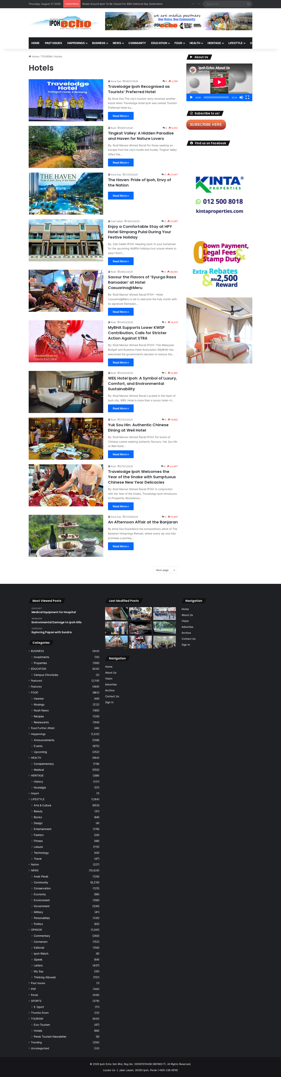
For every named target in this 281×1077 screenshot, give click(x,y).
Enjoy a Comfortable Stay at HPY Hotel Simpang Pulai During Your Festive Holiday (140, 232)
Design (38, 823)
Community (41, 882)
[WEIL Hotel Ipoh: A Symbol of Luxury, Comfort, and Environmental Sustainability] (66, 392)
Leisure (38, 846)
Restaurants (41, 722)
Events (38, 746)
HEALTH (195, 43)
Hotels (38, 1030)
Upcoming (40, 752)
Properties (40, 663)
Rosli (113, 127)
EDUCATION (159, 43)
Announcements (44, 740)
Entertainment (42, 829)
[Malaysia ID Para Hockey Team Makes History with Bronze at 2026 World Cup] (140, 642)
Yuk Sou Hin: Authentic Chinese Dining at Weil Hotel (138, 427)
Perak (34, 994)
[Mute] (241, 97)
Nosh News (41, 710)
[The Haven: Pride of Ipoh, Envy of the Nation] (66, 194)
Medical (39, 769)
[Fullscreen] (247, 97)
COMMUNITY (137, 43)
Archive (110, 690)
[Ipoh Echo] (64, 23)
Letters (38, 965)
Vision (108, 678)
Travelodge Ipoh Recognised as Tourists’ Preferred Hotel (139, 89)
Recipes (39, 716)
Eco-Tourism (42, 1024)
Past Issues (53, 43)
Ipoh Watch (41, 953)
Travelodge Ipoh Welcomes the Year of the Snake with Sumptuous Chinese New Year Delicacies (142, 477)
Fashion (39, 835)
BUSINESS (98, 43)
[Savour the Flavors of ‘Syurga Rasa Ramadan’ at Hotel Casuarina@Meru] (66, 291)
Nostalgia (40, 787)
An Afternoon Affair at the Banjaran (143, 522)
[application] (219, 82)
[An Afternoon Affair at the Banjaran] (66, 536)
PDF (33, 989)
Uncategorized (40, 1048)
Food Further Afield (42, 728)
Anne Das (116, 81)
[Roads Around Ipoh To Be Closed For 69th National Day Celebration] (164, 613)
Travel (37, 858)
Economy (40, 894)
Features (36, 686)
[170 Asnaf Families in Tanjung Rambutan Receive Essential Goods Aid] (116, 628)
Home (35, 43)
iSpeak (38, 959)
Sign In (109, 702)
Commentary (42, 935)
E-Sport (39, 1007)
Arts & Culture (42, 805)
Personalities (42, 918)
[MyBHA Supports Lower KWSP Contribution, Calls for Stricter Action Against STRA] (66, 341)
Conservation (42, 888)
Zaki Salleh (117, 221)
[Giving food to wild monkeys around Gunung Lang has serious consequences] (164, 628)
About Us (110, 672)
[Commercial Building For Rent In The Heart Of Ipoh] (116, 642)
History (38, 781)
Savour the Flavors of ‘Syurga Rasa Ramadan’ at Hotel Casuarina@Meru (142, 282)
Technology (41, 852)
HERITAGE (214, 43)
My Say (38, 971)
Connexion (40, 941)
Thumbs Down (40, 1012)
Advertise (111, 684)
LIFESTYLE (235, 43)
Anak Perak (41, 876)
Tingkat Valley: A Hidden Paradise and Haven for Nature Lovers (141, 135)
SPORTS (36, 1000)
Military (38, 912)
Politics (38, 923)
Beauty (38, 811)
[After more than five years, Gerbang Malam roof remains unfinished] (140, 628)
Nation (35, 864)
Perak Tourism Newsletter (50, 1036)
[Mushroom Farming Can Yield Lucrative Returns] (164, 642)
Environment (42, 900)
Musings (39, 704)
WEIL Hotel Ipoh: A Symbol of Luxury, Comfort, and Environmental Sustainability (142, 384)
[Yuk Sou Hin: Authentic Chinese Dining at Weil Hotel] (66, 439)
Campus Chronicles (46, 674)
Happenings (38, 734)
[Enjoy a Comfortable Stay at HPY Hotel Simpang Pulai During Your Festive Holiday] (66, 240)
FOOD (178, 43)
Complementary (44, 763)
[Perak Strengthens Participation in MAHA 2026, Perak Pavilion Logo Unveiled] (140, 613)
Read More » (121, 115)
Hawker (39, 698)
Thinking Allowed (45, 977)
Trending (36, 1042)
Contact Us (112, 696)
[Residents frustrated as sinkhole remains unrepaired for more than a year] (116, 613)
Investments (41, 657)
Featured (36, 680)
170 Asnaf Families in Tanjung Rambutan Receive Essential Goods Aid (123, 3)
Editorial (39, 947)
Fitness (38, 840)
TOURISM (46, 56)
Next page (162, 570)
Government (42, 906)
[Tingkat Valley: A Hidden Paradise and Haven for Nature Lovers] (66, 147)
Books (38, 817)
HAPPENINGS (76, 43)
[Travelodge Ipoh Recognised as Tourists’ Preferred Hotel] (66, 100)
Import (35, 793)
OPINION (255, 43)
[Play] (191, 97)
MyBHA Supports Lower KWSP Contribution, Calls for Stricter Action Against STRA (137, 333)
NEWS (117, 43)
